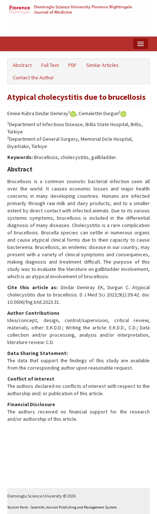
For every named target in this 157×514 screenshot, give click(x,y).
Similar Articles (102, 65)
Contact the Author (33, 77)
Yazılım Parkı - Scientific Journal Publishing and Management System (62, 507)
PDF (72, 65)
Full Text (50, 65)
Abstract (22, 65)
